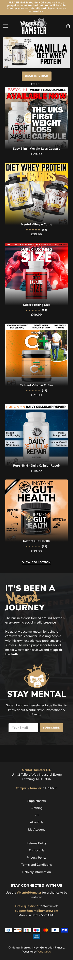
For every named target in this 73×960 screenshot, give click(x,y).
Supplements (36, 801)
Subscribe (51, 728)
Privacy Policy (36, 857)
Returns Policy (37, 843)
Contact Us (36, 850)
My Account (36, 829)
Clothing (37, 808)
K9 (37, 815)
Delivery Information (36, 872)
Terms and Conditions (36, 864)
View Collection (36, 562)
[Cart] (67, 26)
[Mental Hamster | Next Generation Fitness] (33, 25)
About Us (36, 822)
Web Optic (44, 951)
